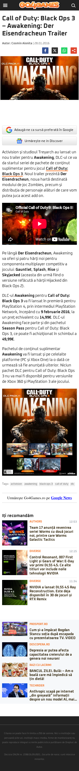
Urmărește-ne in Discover (44, 141)
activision (16, 484)
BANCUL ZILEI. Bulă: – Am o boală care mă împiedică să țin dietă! (51, 675)
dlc (72, 484)
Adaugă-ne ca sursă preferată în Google (43, 130)
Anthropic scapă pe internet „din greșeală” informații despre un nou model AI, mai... (53, 695)
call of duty (61, 484)
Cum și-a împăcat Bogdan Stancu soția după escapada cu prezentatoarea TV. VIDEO (52, 634)
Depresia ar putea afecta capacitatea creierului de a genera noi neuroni (50, 654)
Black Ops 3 (46, 484)
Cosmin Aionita (21, 43)
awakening (30, 484)
